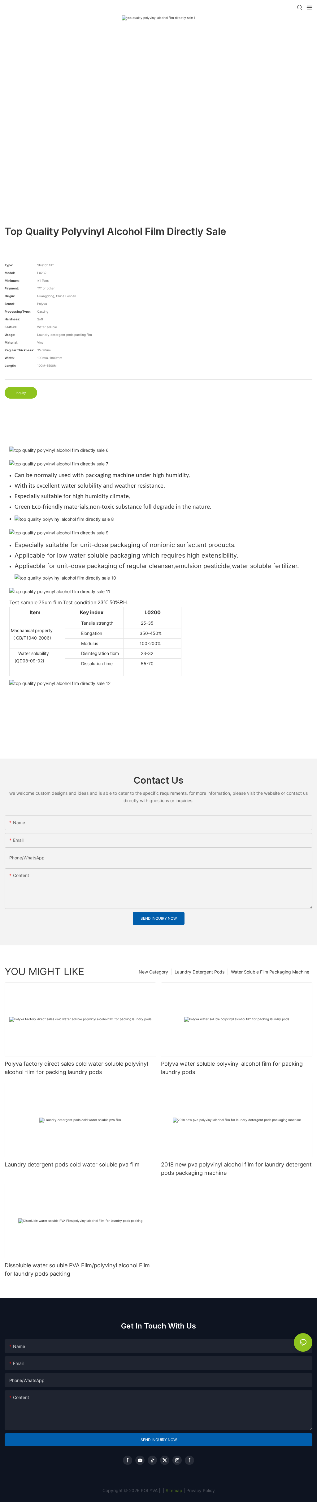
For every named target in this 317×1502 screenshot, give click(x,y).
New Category (153, 971)
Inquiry (21, 393)
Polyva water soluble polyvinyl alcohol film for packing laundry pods (232, 1067)
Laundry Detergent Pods (199, 971)
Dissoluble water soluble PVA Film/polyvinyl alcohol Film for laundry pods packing (77, 1269)
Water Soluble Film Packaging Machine (270, 971)
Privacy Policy (200, 1490)
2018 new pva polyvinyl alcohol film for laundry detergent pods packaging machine (236, 1168)
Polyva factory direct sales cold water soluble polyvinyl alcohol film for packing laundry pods (76, 1067)
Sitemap (173, 1490)
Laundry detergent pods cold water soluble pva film (72, 1164)
